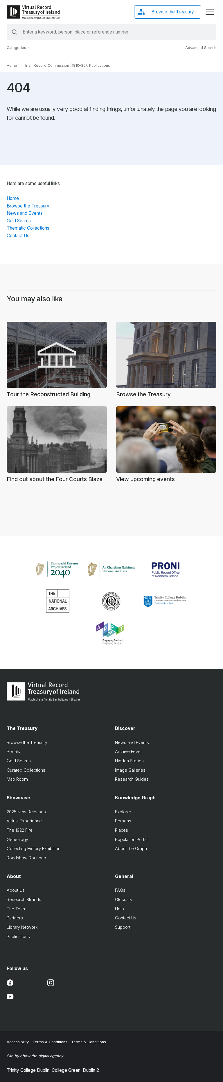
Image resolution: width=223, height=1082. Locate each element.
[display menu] (209, 12)
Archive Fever (128, 751)
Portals (13, 751)
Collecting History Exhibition (33, 848)
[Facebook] (10, 983)
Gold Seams (19, 221)
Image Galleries (130, 770)
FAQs (120, 890)
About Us (16, 890)
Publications (18, 936)
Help (119, 908)
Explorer (123, 811)
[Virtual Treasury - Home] (33, 12)
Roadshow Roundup (26, 857)
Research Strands (24, 899)
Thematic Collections (28, 228)
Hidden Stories (129, 760)
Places (121, 830)
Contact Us (18, 235)
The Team (16, 908)
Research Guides (132, 779)
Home (12, 65)
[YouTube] (10, 997)
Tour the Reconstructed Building (48, 394)
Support (122, 927)
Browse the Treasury (28, 206)
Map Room (17, 779)
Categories (17, 47)
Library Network (22, 927)
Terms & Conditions (50, 1042)
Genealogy (17, 839)
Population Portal (131, 839)
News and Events (25, 213)
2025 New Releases (26, 811)
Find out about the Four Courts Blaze (54, 479)
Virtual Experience (24, 820)
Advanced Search (200, 47)
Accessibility (18, 1042)
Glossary (123, 899)
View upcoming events (145, 479)
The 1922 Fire (20, 830)
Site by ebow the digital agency (35, 1055)
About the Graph (131, 848)
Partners (15, 917)
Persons (123, 820)
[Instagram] (50, 983)
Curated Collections (26, 770)
